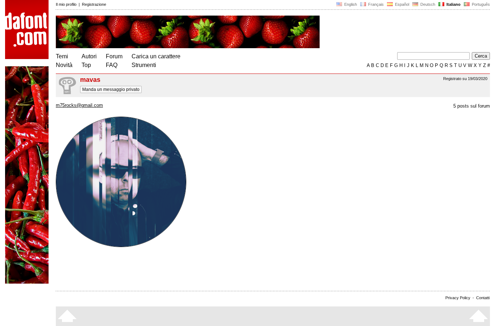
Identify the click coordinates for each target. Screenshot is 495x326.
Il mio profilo (66, 4)
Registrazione (94, 4)
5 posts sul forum (471, 106)
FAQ (111, 65)
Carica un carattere (156, 56)
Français (375, 4)
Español (401, 4)
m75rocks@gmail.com (79, 105)
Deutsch (427, 4)
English (350, 4)
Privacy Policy (457, 298)
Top (86, 65)
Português (480, 4)
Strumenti (144, 65)
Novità (64, 65)
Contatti (483, 298)
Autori (89, 56)
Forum (114, 56)
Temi (62, 56)
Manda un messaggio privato (111, 89)
